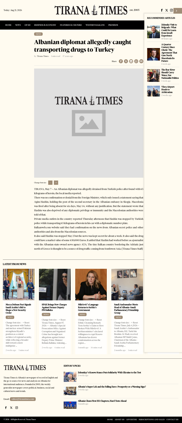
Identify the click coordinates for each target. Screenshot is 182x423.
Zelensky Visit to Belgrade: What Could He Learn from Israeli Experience (169, 30)
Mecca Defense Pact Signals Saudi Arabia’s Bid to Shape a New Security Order (18, 308)
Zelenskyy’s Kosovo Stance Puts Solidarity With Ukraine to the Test (109, 372)
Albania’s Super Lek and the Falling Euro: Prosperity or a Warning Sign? (112, 386)
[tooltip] (161, 10)
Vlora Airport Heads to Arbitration (167, 89)
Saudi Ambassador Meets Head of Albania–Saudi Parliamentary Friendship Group (126, 308)
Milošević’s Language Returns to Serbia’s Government (88, 307)
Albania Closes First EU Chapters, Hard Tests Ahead (102, 401)
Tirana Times (43, 56)
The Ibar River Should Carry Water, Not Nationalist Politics (170, 73)
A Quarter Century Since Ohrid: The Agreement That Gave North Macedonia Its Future (169, 52)
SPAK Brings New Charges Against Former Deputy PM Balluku (54, 307)
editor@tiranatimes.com (23, 399)
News (38, 34)
